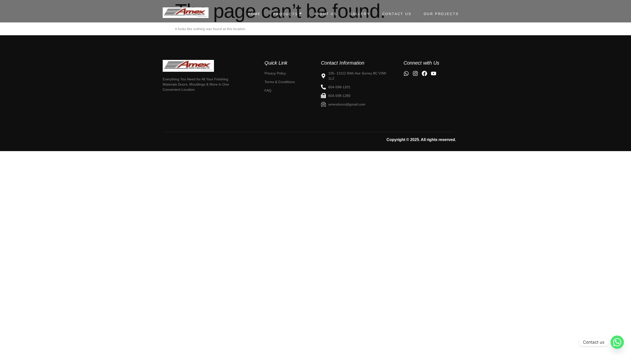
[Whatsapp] (617, 342)
